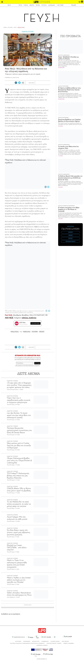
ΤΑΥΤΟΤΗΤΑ (18, 641)
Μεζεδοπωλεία (26, 331)
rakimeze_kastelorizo (29, 318)
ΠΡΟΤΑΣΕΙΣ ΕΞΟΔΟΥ (70, 241)
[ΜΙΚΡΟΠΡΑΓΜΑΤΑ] (19, 636)
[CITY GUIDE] (47, 637)
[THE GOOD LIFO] (37, 637)
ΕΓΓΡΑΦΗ (37, 363)
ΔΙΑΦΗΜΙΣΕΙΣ (45, 641)
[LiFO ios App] (48, 654)
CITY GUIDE (10, 27)
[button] (2, 2)
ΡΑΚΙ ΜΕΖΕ (9, 318)
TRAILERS (73, 5)
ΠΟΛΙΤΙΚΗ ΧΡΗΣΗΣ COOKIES (54, 643)
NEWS (9, 5)
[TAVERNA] (57, 636)
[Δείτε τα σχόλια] (27, 83)
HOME (4, 27)
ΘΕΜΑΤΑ (70, 235)
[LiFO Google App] (36, 654)
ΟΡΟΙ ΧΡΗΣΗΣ (18, 365)
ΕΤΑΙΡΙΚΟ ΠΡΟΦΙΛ (55, 641)
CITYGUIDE (44, 1)
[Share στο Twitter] (50, 64)
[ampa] (30, 636)
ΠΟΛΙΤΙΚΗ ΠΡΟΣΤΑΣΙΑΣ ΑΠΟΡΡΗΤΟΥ (32, 365)
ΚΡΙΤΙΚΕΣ (70, 238)
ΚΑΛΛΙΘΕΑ (35, 331)
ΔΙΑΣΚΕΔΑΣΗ (51, 5)
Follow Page (35, 323)
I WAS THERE (60, 5)
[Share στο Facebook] (47, 64)
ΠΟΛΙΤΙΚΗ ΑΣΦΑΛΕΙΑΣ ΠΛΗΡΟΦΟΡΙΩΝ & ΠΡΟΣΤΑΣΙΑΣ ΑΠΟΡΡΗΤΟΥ (27, 643)
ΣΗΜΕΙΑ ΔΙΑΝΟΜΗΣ (68, 643)
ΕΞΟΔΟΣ (41, 331)
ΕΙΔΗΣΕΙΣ (70, 232)
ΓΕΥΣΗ (20, 5)
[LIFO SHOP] (68, 637)
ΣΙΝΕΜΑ (26, 5)
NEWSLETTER (35, 641)
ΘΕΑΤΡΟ (32, 5)
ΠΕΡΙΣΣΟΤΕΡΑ (27, 605)
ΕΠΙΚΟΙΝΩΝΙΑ (26, 641)
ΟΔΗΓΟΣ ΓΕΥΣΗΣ (27, 31)
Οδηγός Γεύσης (21, 27)
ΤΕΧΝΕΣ (38, 5)
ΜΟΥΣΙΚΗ (44, 5)
